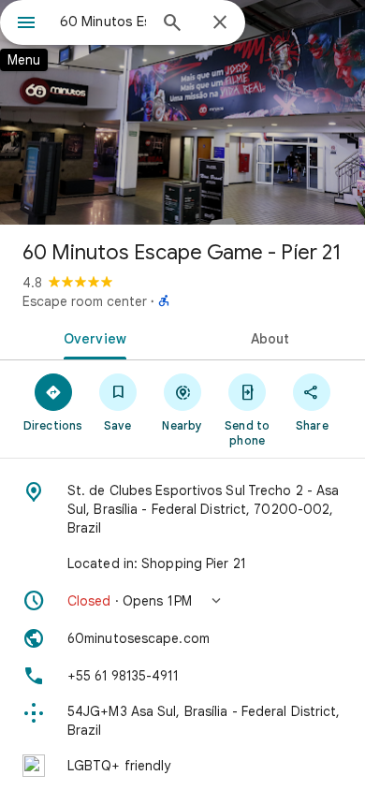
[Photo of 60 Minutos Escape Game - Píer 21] (182, 112)
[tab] (91, 337)
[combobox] (103, 21)
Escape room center (84, 301)
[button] (182, 601)
